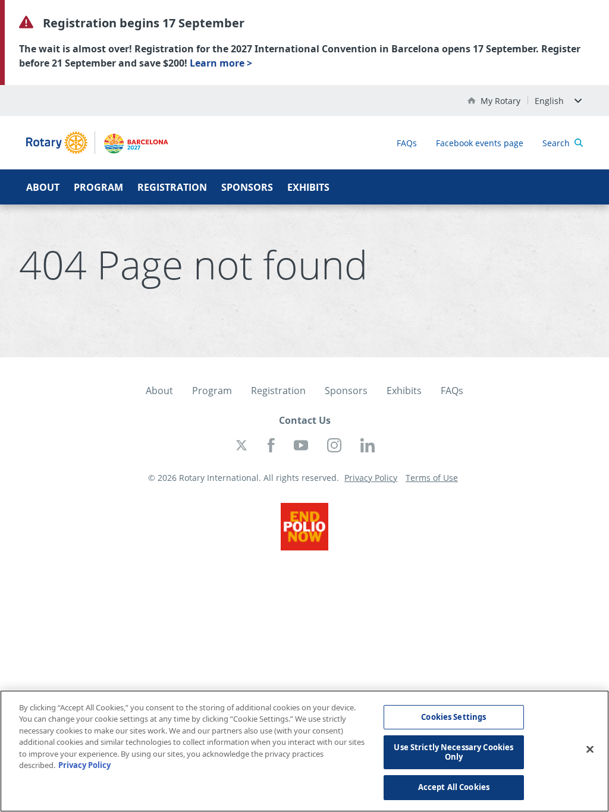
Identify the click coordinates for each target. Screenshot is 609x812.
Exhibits (308, 187)
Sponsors (247, 187)
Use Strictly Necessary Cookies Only (453, 752)
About (42, 187)
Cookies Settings (453, 717)
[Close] (590, 750)
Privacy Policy (84, 765)
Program (98, 187)
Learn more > (221, 63)
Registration (172, 187)
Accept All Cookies (453, 787)
